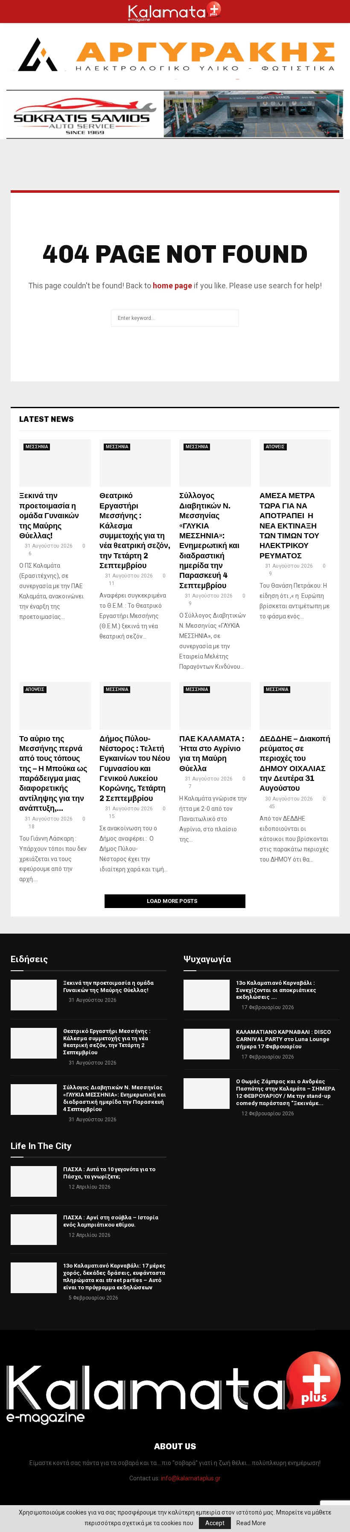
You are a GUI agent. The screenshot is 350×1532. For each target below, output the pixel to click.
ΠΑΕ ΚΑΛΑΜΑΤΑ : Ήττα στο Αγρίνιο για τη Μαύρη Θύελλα (211, 753)
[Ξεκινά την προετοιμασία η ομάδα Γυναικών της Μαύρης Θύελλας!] (55, 463)
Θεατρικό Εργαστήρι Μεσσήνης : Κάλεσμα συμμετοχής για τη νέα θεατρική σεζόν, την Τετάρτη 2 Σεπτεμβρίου (134, 530)
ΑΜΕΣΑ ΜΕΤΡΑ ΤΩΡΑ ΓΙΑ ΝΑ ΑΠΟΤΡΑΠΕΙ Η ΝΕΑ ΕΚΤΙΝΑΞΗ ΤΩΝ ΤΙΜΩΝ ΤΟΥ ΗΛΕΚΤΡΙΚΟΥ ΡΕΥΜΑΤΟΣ (289, 525)
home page (172, 285)
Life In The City (41, 1146)
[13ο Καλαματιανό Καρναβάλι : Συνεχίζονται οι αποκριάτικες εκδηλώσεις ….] (207, 995)
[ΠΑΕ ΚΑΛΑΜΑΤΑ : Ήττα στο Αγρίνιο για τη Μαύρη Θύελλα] (215, 706)
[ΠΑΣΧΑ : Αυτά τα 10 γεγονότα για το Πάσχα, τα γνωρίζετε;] (34, 1181)
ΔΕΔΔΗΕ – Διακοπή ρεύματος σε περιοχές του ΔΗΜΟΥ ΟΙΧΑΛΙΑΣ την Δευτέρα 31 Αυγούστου (295, 763)
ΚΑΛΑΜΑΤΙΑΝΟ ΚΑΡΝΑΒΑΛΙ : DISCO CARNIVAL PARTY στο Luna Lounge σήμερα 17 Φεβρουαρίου (283, 1039)
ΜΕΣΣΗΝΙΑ (37, 446)
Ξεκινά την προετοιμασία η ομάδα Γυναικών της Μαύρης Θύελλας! (49, 515)
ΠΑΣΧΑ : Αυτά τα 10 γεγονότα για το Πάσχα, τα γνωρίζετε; (109, 1173)
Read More (251, 1523)
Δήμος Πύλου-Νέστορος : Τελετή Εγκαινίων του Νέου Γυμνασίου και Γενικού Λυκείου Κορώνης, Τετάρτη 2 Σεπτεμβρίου (134, 768)
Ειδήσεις (29, 959)
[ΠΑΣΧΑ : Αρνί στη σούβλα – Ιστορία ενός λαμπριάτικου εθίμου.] (34, 1229)
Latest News (46, 419)
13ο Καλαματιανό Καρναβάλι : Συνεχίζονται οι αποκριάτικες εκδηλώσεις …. (276, 990)
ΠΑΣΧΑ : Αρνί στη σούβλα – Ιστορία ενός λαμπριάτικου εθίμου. (110, 1221)
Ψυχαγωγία (207, 959)
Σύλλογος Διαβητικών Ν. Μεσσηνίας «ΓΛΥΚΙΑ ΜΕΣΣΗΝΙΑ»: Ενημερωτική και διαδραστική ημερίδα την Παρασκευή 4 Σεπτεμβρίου (209, 540)
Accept (215, 1523)
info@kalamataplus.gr (191, 1478)
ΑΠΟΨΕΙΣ (275, 446)
